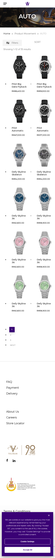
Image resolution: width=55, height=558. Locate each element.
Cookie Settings (27, 541)
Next (13, 345)
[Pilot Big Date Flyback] (19, 67)
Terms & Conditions (16, 511)
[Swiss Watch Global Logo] (27, 4)
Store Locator (15, 423)
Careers (11, 417)
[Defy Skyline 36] (19, 199)
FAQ (9, 382)
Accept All (27, 550)
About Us (12, 411)
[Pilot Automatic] (19, 111)
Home (6, 33)
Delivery (12, 393)
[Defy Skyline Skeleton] (19, 155)
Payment (12, 387)
